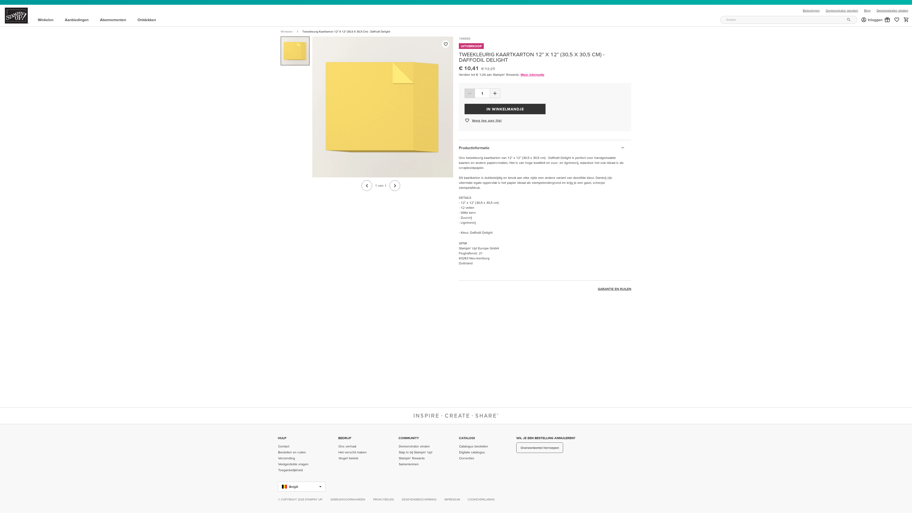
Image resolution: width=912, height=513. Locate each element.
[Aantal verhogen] (495, 93)
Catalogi (467, 438)
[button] (887, 20)
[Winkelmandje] (906, 20)
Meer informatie (532, 74)
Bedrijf (344, 438)
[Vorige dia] (366, 185)
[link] (897, 20)
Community (409, 438)
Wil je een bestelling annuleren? (545, 438)
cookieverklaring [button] (481, 499)
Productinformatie (474, 148)
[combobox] (788, 20)
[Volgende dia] (395, 185)
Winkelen (287, 31)
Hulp (282, 438)
